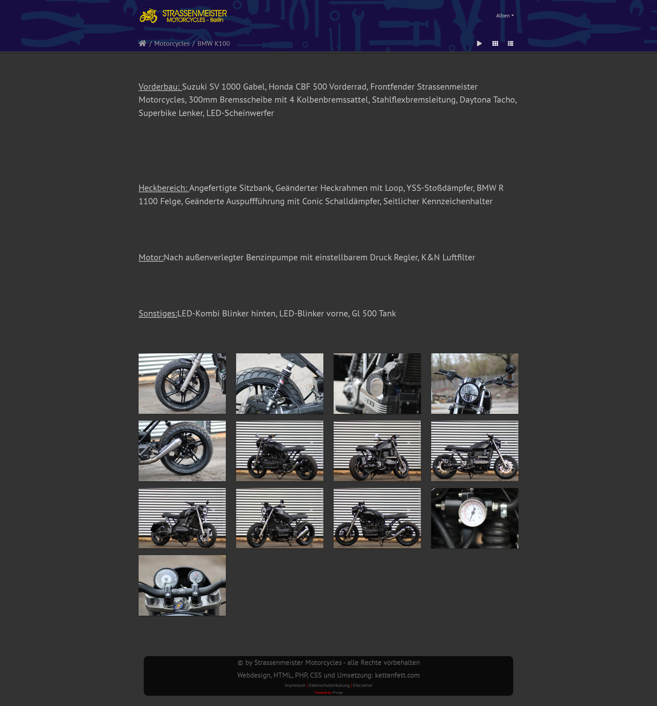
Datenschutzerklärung (329, 685)
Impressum (295, 685)
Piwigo (338, 692)
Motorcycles (172, 43)
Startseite (142, 43)
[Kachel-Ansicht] (495, 43)
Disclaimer (363, 685)
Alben (503, 15)
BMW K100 (213, 43)
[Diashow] (479, 43)
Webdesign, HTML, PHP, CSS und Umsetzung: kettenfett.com (328, 675)
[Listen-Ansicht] (510, 43)
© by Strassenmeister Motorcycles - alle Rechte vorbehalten (328, 662)
